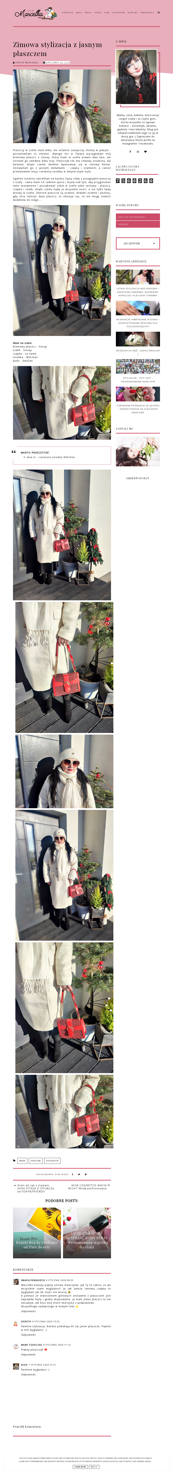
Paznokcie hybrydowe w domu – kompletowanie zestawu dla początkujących (138, 323)
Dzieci (98, 12)
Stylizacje (52, 1161)
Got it (94, 1467)
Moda (79, 12)
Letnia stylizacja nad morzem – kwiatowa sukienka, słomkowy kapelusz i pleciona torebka (138, 292)
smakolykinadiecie (33, 1280)
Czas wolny (118, 12)
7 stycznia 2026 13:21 (42, 1364)
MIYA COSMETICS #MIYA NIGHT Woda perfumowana (87, 1187)
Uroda (88, 12)
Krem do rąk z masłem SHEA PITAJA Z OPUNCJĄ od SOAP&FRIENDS (35, 1188)
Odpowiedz (28, 1311)
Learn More (80, 1467)
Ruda (24, 1364)
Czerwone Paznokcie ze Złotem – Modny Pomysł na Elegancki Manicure (138, 409)
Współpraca (147, 12)
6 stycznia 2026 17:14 (57, 1344)
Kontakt (133, 12)
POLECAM (36, 1161)
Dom (107, 12)
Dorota (26, 1321)
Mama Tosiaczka (31, 1344)
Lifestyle (68, 12)
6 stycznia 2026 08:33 (59, 1280)
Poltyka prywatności (132, 217)
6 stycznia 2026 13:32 (46, 1321)
